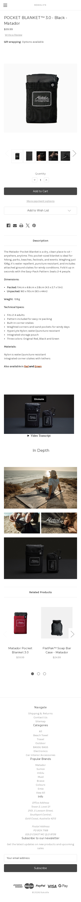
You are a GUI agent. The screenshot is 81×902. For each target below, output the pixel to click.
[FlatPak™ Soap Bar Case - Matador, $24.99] (57, 622)
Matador (40, 765)
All (40, 731)
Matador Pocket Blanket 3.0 (20, 650)
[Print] (21, 225)
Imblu (40, 773)
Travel (40, 739)
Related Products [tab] (40, 592)
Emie (41, 788)
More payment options (41, 201)
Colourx (40, 784)
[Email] (15, 225)
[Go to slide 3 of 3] (44, 673)
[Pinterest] (34, 225)
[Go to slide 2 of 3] (38, 673)
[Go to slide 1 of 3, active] (32, 673)
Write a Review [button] (13, 35)
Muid (41, 777)
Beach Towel (40, 735)
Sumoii (41, 769)
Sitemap (40, 721)
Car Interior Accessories (40, 755)
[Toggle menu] (5, 5)
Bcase (40, 780)
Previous (7, 153)
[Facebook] (8, 225)
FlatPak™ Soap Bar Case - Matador (57, 650)
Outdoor (40, 743)
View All (40, 792)
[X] (28, 225)
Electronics (41, 751)
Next (74, 153)
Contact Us (40, 717)
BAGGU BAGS (40, 747)
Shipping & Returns (40, 713)
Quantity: (40, 173)
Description (40, 240)
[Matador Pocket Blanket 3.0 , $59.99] (20, 622)
